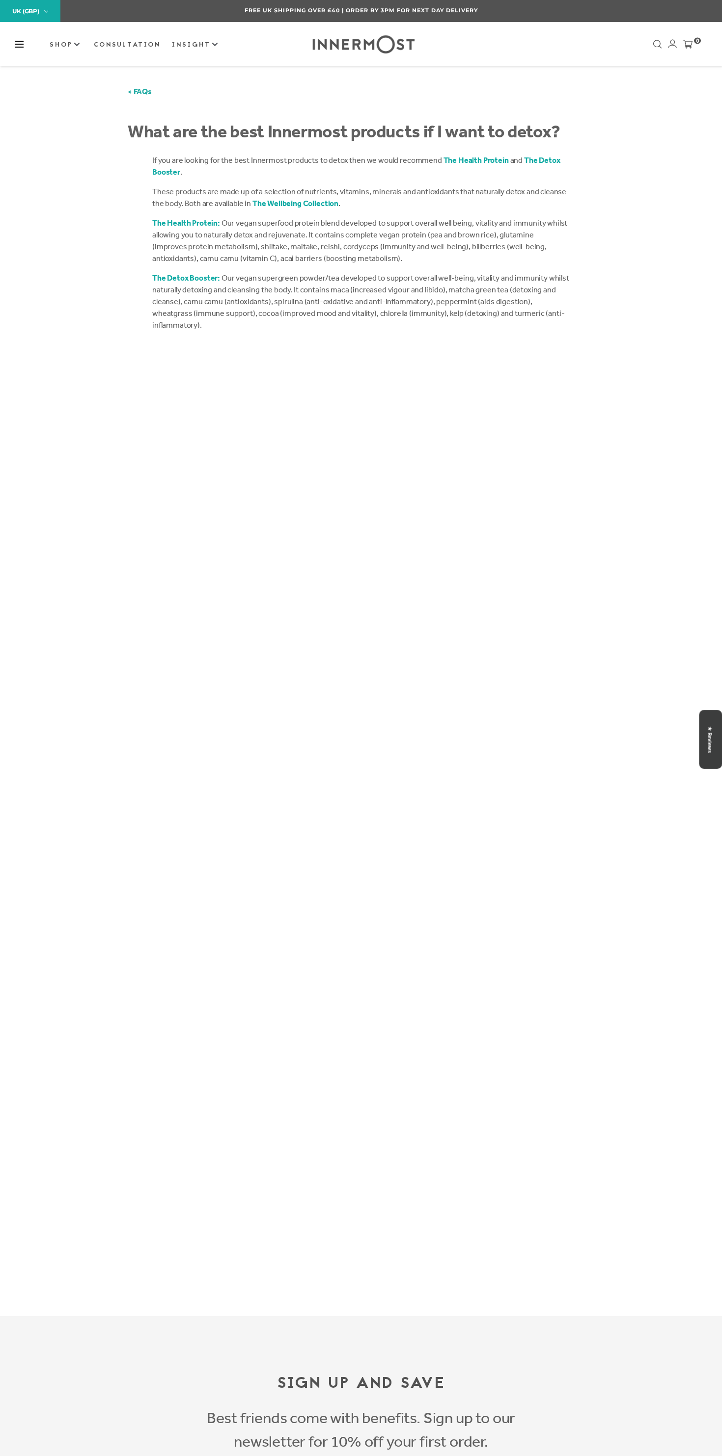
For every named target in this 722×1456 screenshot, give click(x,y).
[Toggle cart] (688, 46)
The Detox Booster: (186, 278)
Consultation (127, 45)
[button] (19, 44)
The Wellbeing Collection (295, 203)
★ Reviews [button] (709, 739)
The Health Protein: (186, 223)
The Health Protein (476, 160)
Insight (193, 45)
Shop (63, 45)
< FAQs (140, 91)
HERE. (581, 10)
